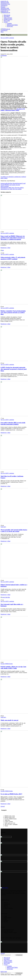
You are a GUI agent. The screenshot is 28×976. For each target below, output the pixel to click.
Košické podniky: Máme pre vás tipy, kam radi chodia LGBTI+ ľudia (13, 667)
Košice (8, 183)
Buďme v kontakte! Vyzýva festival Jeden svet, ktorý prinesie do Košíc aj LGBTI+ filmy (13, 312)
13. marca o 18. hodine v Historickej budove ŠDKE (13, 109)
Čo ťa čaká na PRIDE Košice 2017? (11, 794)
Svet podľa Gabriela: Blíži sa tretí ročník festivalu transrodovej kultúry (13, 423)
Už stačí (24, 183)
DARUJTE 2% (4, 1)
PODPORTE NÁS (5, 4)
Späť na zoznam (5, 186)
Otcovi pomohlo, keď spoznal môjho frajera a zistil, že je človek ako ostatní (14, 530)
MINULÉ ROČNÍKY (12, 25)
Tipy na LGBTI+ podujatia (7, 37)
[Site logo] (5, 12)
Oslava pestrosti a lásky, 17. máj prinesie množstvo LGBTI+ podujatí (13, 258)
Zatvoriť (3, 806)
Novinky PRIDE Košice (7, 663)
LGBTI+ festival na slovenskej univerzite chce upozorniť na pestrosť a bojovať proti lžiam (14, 369)
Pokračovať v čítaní (5, 247)
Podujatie (19, 183)
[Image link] (4, 888)
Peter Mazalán (13, 183)
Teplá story (3, 526)
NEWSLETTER (5, 2)
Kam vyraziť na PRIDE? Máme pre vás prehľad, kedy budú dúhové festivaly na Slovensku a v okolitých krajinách (13, 237)
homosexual (4, 183)
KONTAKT (10, 26)
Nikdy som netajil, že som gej (9, 720)
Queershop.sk (4, 5)
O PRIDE (9, 23)
